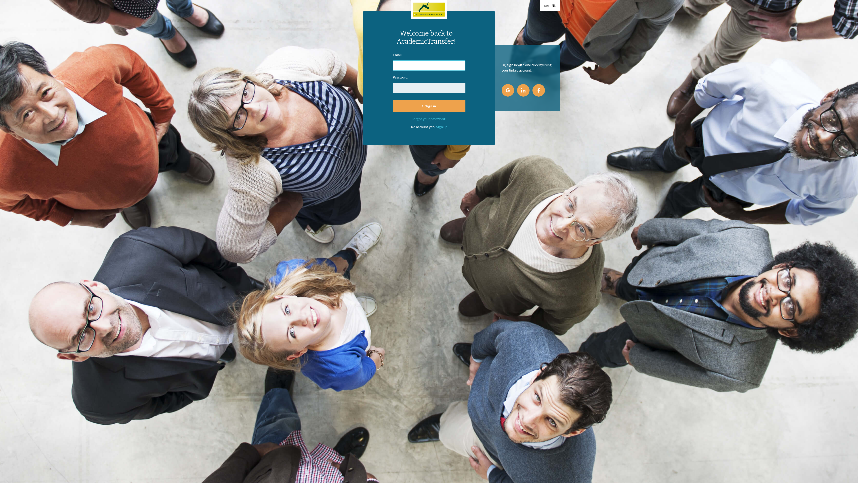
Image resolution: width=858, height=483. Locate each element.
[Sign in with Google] (508, 90)
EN (546, 5)
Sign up (441, 127)
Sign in (430, 106)
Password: (400, 77)
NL (554, 5)
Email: (397, 55)
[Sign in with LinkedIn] (523, 90)
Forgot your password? (429, 119)
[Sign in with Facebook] (538, 90)
